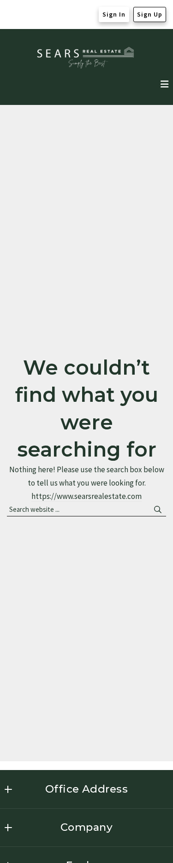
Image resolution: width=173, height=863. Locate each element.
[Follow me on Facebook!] (14, 15)
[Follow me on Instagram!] (32, 15)
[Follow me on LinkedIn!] (49, 15)
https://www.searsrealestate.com (86, 496)
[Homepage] (86, 57)
